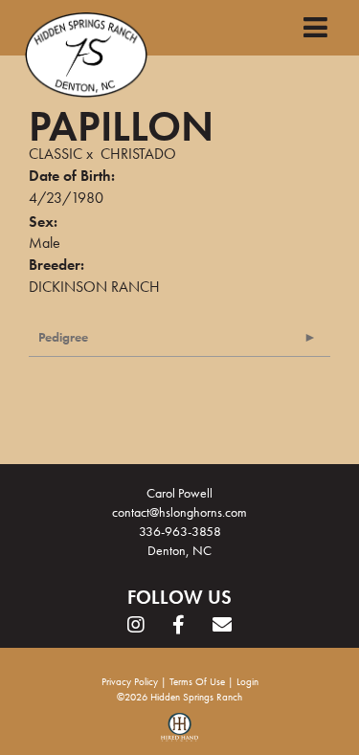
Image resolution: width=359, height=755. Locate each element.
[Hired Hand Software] (179, 734)
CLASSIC (55, 154)
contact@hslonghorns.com (179, 512)
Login (247, 681)
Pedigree (63, 336)
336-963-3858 (180, 531)
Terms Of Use (197, 681)
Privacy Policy (129, 681)
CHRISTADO (138, 154)
